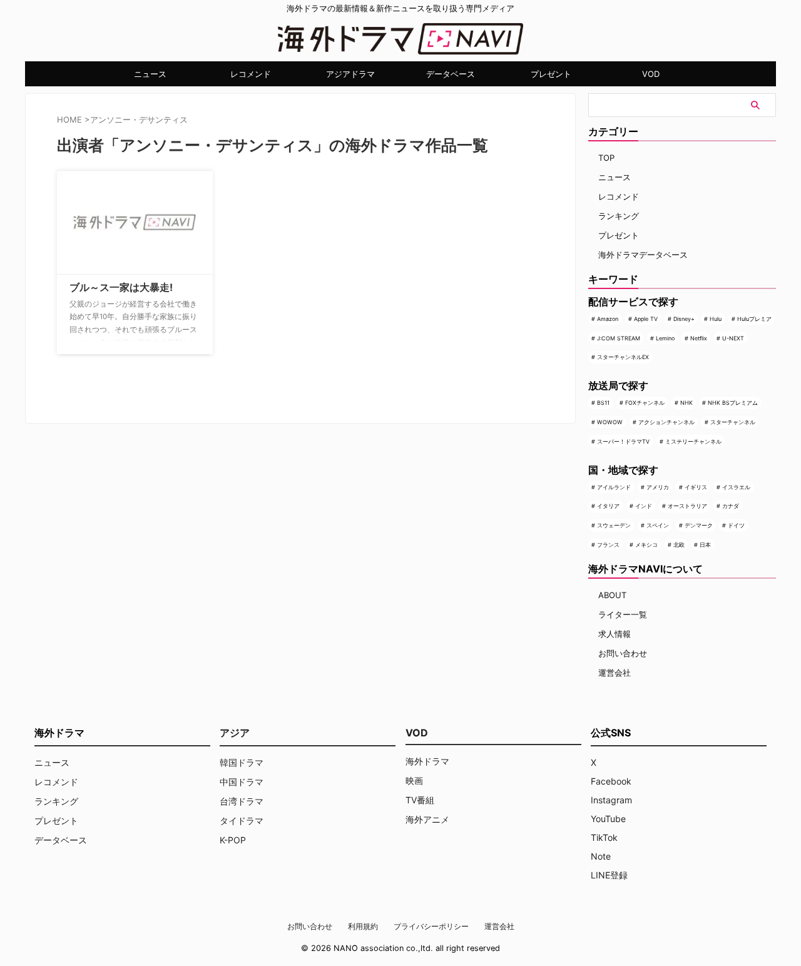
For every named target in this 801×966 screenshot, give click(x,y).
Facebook (611, 781)
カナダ (730, 505)
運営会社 (614, 673)
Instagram (611, 800)
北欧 (679, 544)
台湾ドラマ (241, 801)
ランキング (618, 216)
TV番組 (420, 800)
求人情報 (614, 634)
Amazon (607, 318)
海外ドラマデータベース (643, 255)
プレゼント (551, 74)
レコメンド (250, 74)
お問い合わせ (622, 653)
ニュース (150, 74)
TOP (606, 158)
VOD (651, 74)
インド (643, 505)
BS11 (603, 402)
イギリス (696, 487)
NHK (686, 402)
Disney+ (684, 318)
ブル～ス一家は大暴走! (121, 287)
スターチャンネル (732, 422)
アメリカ (657, 487)
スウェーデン (614, 525)
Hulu (716, 318)
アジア (235, 732)
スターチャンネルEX (623, 356)
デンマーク (699, 525)
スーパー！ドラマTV (623, 441)
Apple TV (646, 318)
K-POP (233, 840)
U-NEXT (733, 338)
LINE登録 (609, 875)
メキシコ (646, 544)
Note (601, 856)
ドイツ (736, 525)
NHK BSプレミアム (733, 402)
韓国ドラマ (241, 762)
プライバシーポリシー (431, 926)
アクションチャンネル (666, 422)
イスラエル (736, 487)
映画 (414, 780)
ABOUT (612, 595)
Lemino (665, 338)
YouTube (608, 818)
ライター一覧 (622, 614)
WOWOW (610, 422)
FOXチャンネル (645, 402)
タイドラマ (241, 820)
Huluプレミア (754, 318)
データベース (450, 74)
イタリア (608, 505)
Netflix (698, 338)
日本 (705, 544)
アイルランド (614, 487)
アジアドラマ (350, 74)
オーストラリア (687, 505)
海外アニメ (427, 819)
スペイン (657, 525)
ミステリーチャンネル (693, 441)
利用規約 (363, 926)
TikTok (604, 837)
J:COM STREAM (618, 338)
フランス (608, 544)
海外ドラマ (427, 761)
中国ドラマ (241, 781)
